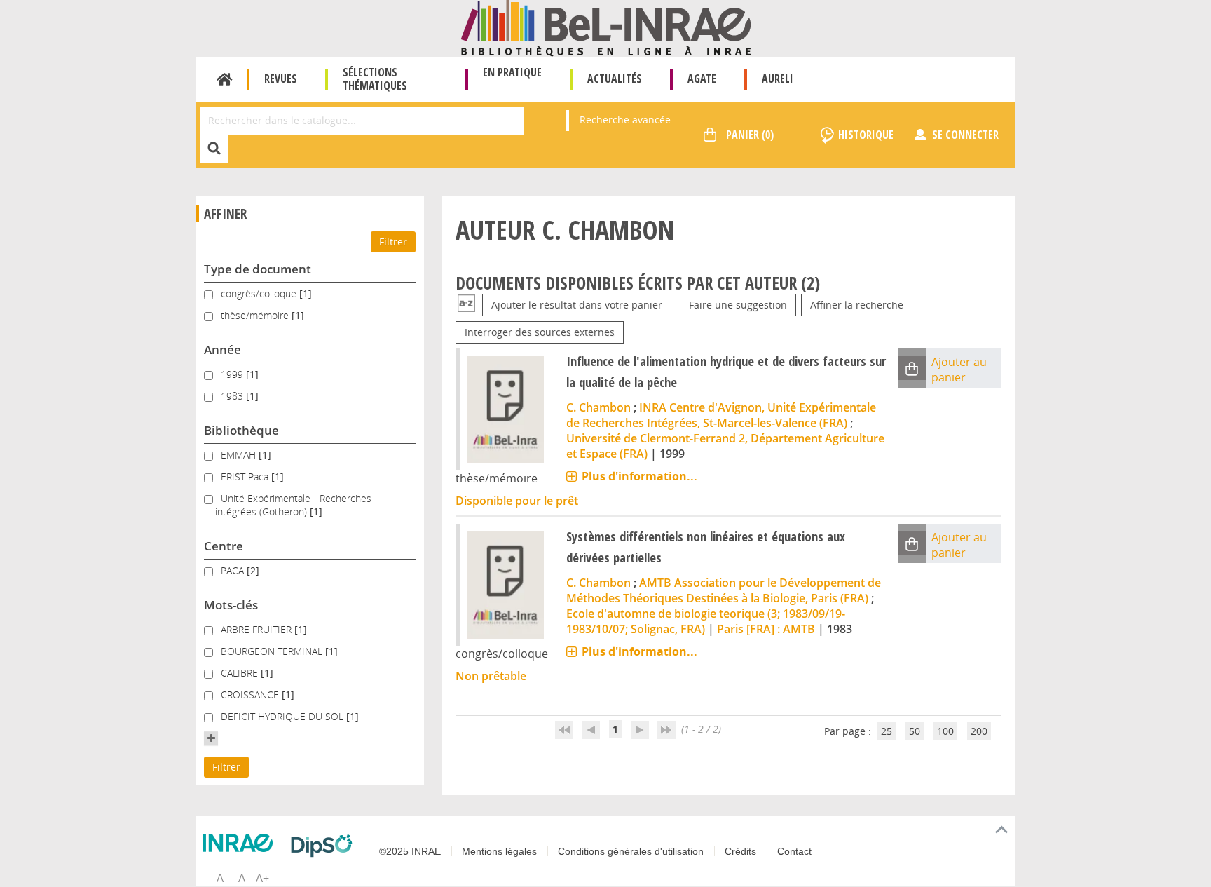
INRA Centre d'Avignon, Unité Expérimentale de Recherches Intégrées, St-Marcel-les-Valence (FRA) (721, 415)
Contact (794, 851)
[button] (211, 738)
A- (222, 878)
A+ (262, 878)
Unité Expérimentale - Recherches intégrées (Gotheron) (293, 505)
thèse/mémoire (256, 315)
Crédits (740, 851)
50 (914, 731)
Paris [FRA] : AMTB (766, 629)
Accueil (225, 79)
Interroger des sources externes (540, 332)
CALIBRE (241, 672)
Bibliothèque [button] (241, 430)
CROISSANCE (251, 694)
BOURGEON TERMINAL (273, 651)
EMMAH (240, 454)
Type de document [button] (257, 269)
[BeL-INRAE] (605, 27)
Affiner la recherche (856, 304)
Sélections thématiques (375, 79)
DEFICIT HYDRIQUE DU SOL (283, 716)
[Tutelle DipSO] (325, 846)
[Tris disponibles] (466, 305)
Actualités (614, 78)
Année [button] (222, 349)
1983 (233, 395)
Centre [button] (223, 546)
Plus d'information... (639, 476)
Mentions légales (499, 851)
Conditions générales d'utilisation (631, 851)
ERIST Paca (246, 476)
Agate (701, 78)
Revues (280, 78)
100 (945, 731)
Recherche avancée (625, 119)
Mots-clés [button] (231, 605)
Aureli (777, 78)
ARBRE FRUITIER (257, 629)
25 (886, 731)
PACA (234, 570)
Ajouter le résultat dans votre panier (576, 304)
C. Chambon (598, 407)
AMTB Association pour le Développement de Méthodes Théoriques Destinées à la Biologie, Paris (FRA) (723, 590)
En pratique (512, 72)
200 (979, 731)
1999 (233, 374)
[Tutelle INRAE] (241, 843)
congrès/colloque (260, 293)
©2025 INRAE (410, 851)
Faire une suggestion (738, 304)
